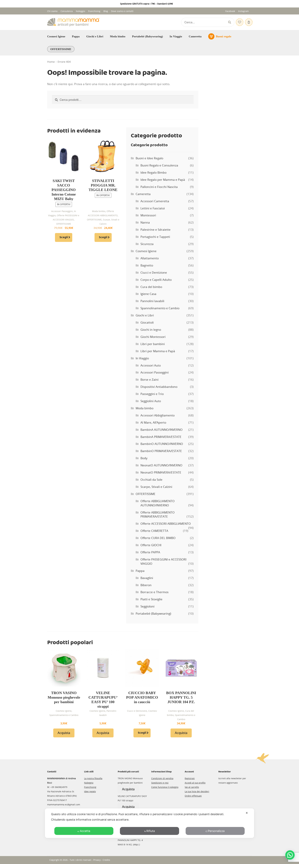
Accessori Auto (150, 365)
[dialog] (149, 823)
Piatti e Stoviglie (151, 599)
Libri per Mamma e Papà (157, 351)
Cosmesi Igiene (56, 36)
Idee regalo (90, 791)
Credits (106, 859)
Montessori (148, 215)
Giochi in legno (150, 330)
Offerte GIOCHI (150, 545)
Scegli (63, 237)
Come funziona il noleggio (164, 787)
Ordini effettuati (193, 795)
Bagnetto (146, 265)
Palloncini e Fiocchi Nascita (159, 187)
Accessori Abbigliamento (157, 415)
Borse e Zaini (149, 380)
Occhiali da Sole (151, 480)
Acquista (64, 733)
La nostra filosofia (93, 778)
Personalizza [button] (216, 831)
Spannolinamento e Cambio (159, 308)
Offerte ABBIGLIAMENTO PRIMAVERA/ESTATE (157, 514)
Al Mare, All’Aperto (153, 422)
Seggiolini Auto (150, 401)
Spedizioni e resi (159, 782)
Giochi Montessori (153, 337)
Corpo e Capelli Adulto (156, 280)
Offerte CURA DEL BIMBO (158, 538)
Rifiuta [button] (150, 831)
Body (143, 458)
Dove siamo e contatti (122, 11)
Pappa (76, 36)
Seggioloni (147, 606)
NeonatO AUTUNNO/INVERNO (161, 465)
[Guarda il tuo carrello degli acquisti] (248, 20)
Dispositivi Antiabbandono (158, 387)
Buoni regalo (223, 36)
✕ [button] (247, 813)
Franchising (94, 11)
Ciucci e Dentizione (153, 273)
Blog (105, 11)
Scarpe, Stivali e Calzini (156, 487)
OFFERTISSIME (60, 49)
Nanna (145, 222)
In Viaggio (176, 36)
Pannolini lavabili (152, 301)
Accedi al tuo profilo (195, 782)
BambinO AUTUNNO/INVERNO (161, 444)
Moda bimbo (117, 36)
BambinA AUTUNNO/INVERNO (161, 430)
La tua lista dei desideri (197, 791)
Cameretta (195, 36)
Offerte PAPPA (150, 552)
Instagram (243, 11)
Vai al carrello (192, 787)
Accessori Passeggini (62, 211)
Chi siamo (52, 11)
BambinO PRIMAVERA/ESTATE (161, 451)
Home (51, 61)
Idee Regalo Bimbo (153, 172)
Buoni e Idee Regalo (149, 158)
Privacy (97, 859)
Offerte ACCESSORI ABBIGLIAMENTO (165, 524)
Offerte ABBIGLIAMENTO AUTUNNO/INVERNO (157, 503)
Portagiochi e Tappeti (155, 237)
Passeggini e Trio (152, 394)
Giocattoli (147, 322)
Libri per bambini (152, 344)
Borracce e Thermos (154, 592)
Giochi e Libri (94, 36)
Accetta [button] (85, 831)
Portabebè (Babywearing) (147, 36)
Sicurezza (147, 244)
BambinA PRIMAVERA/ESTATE (160, 437)
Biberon (146, 585)
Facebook (230, 11)
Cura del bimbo (151, 287)
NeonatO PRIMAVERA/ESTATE (160, 472)
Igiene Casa (148, 294)
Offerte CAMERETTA (154, 531)
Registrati (190, 778)
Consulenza (67, 11)
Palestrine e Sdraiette (155, 230)
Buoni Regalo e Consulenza (159, 165)
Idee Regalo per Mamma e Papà (162, 180)
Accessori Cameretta (154, 201)
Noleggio (80, 11)
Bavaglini (146, 578)
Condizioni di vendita (162, 778)
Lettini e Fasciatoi (152, 208)
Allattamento (149, 258)
